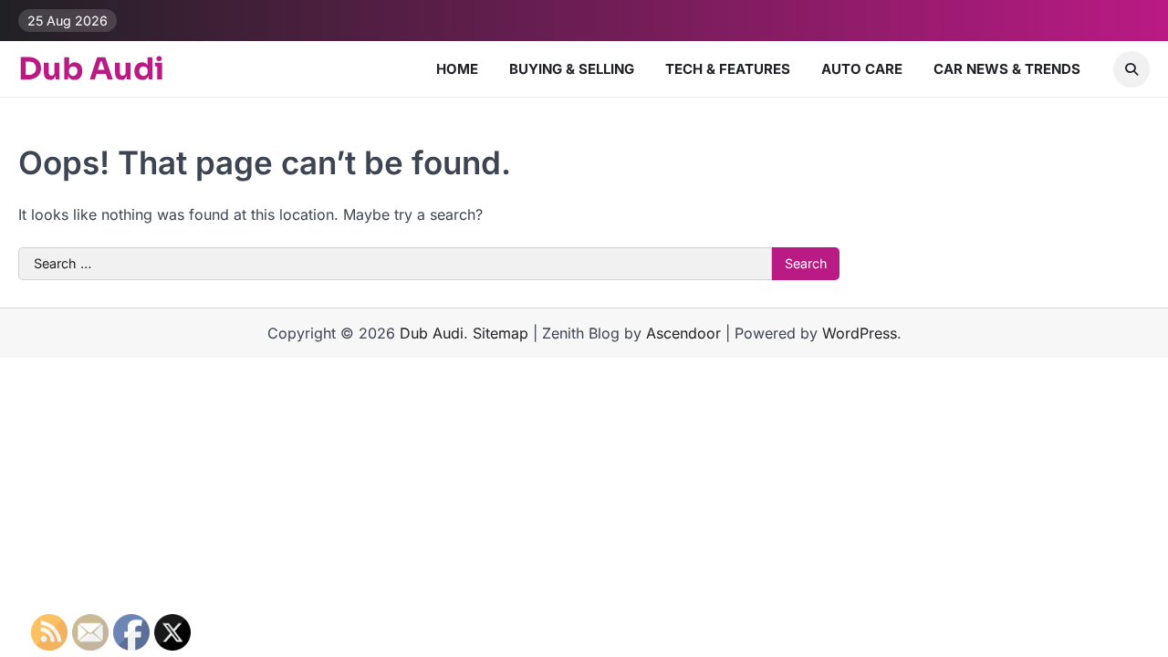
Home (457, 69)
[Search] (1131, 69)
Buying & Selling (571, 69)
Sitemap (500, 333)
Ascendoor (683, 333)
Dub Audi (91, 69)
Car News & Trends (1006, 69)
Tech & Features (727, 69)
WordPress (859, 333)
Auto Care (861, 69)
